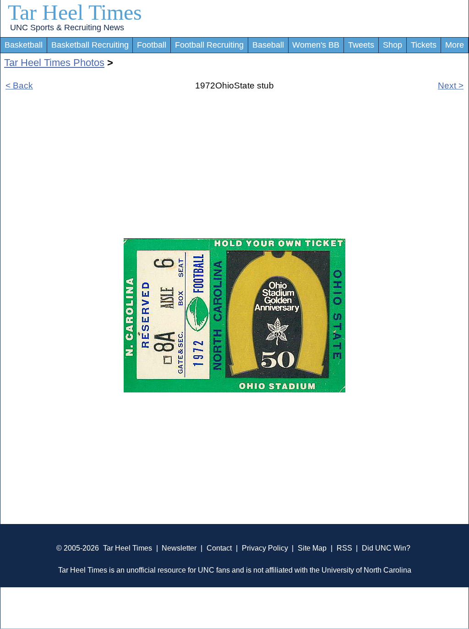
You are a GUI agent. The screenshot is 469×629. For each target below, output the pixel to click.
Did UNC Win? (386, 548)
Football (151, 45)
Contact (219, 548)
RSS (344, 548)
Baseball (268, 45)
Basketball (24, 45)
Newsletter (179, 548)
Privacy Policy (265, 548)
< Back (19, 85)
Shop (392, 45)
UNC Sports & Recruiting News (67, 27)
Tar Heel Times (75, 12)
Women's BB (315, 45)
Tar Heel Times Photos (54, 62)
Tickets (423, 45)
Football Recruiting (209, 45)
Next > (451, 85)
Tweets (361, 45)
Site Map (312, 548)
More (454, 45)
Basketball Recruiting (90, 45)
